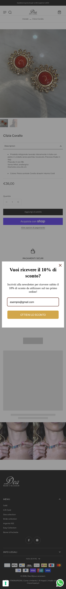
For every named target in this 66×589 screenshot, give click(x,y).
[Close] (60, 265)
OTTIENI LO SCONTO (33, 315)
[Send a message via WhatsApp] (60, 582)
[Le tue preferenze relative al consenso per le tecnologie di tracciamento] (6, 583)
